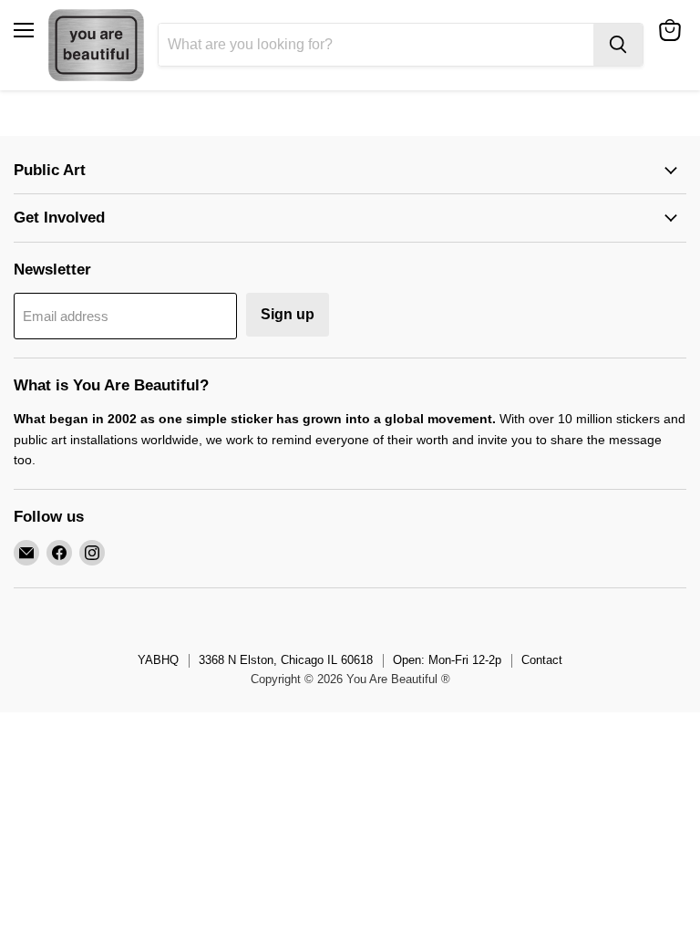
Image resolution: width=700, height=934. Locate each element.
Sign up (287, 314)
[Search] (618, 45)
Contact (541, 660)
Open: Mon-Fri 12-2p (447, 660)
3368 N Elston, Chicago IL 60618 (286, 660)
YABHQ (158, 660)
